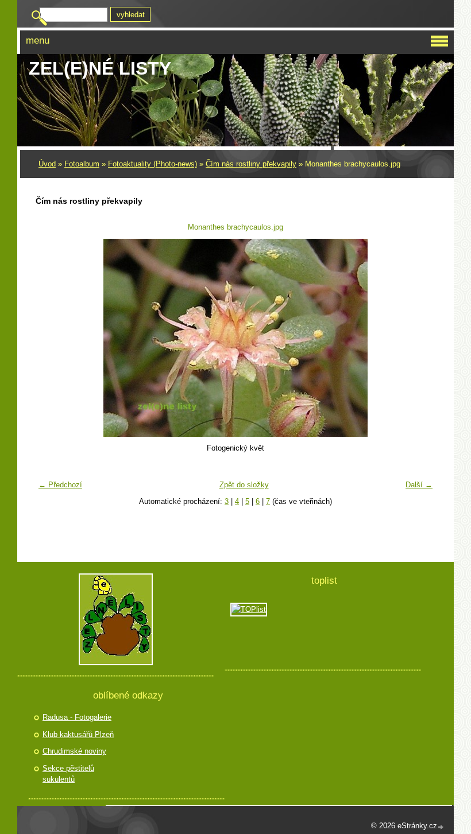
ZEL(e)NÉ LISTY (100, 68)
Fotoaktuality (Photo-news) (152, 164)
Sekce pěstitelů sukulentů (68, 774)
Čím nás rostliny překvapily (251, 164)
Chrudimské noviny (74, 751)
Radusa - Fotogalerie (77, 717)
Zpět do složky (244, 484)
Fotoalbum (81, 164)
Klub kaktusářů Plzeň (78, 734)
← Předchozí (60, 484)
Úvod (47, 164)
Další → (419, 484)
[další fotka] (420, 338)
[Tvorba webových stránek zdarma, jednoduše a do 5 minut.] (441, 826)
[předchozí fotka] (51, 338)
